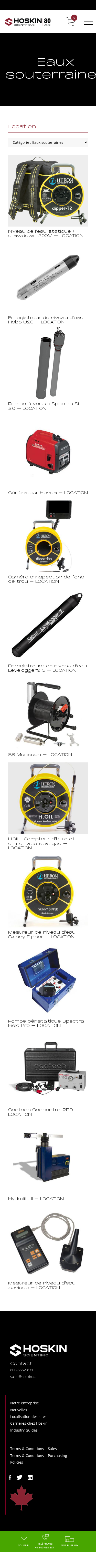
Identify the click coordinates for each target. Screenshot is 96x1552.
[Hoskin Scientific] (28, 21)
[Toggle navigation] (87, 22)
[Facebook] (10, 1476)
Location (22, 126)
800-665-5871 (21, 1369)
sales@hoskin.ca (23, 1376)
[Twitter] (19, 1476)
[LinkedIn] (30, 1476)
